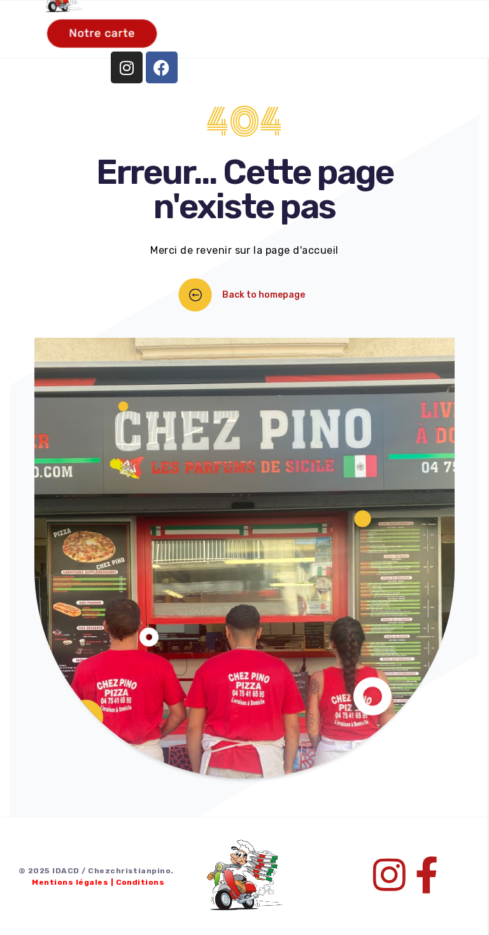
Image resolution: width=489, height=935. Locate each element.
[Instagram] (127, 67)
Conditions (140, 882)
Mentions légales (70, 882)
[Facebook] (162, 67)
